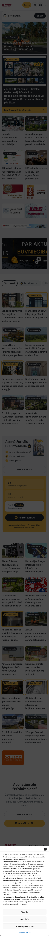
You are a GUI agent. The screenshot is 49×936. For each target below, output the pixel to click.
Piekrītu (24, 912)
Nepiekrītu (24, 919)
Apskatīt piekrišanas (25, 926)
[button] (45, 849)
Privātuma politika (24, 932)
